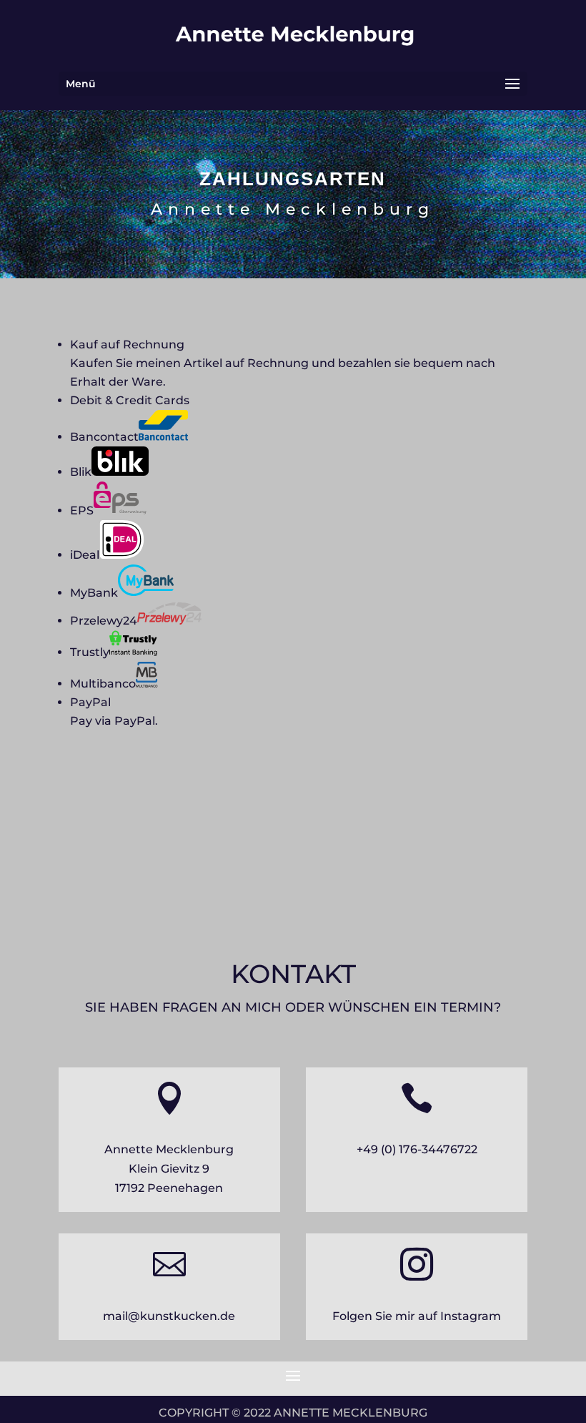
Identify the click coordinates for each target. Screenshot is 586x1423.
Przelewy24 (103, 620)
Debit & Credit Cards (129, 400)
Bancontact (104, 437)
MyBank (94, 593)
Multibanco (103, 683)
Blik (80, 472)
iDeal (84, 555)
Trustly (89, 652)
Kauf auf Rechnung (127, 344)
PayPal (90, 702)
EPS (82, 510)
